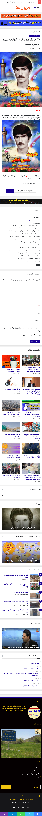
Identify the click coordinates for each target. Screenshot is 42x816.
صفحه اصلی (36, 780)
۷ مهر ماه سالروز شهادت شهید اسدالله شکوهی (25, 528)
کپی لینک (10, 191)
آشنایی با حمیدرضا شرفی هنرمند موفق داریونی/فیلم (23, 647)
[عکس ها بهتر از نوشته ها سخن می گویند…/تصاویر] (35, 578)
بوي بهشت (32, 31)
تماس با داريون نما (34, 771)
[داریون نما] (23, 7)
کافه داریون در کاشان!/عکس (20, 592)
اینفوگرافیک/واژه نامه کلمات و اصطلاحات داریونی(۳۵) (12, 457)
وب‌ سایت (37, 320)
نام (39, 306)
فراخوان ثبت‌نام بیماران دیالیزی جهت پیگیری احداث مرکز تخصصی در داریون (31, 436)
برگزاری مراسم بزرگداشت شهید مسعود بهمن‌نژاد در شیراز (32, 457)
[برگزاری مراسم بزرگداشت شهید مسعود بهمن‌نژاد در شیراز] (31, 448)
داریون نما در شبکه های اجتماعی (30, 774)
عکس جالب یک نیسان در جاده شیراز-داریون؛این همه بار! (15, 611)
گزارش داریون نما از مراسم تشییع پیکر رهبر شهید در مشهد (11, 476)
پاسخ (38, 265)
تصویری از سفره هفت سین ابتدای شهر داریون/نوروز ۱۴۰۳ (15, 585)
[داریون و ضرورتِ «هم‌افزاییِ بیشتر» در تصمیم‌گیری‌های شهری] (11, 405)
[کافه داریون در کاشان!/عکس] (35, 595)
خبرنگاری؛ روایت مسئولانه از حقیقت (12, 390)
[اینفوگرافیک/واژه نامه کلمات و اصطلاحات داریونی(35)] (11, 448)
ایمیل (38, 313)
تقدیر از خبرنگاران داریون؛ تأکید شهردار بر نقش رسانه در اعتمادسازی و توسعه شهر (32, 369)
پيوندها (37, 768)
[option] (21, 519)
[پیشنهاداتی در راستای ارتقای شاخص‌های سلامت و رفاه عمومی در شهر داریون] (31, 405)
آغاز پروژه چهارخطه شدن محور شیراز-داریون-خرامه (12, 435)
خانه (37, 31)
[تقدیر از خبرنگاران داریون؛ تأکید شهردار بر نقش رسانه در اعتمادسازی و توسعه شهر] (31, 360)
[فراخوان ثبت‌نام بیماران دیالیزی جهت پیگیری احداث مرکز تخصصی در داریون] (31, 427)
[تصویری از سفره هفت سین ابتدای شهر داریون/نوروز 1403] (35, 586)
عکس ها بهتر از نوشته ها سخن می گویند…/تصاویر (16, 576)
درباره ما (37, 777)
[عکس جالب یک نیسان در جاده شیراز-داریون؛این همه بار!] (35, 612)
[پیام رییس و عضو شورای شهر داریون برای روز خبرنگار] (11, 361)
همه (31, 36)
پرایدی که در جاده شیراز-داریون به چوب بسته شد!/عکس (16, 602)
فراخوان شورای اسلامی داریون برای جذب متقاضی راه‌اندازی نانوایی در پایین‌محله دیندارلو (32, 477)
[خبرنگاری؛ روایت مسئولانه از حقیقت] (11, 382)
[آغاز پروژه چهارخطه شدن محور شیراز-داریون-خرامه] (11, 427)
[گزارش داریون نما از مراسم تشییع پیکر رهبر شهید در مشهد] (11, 468)
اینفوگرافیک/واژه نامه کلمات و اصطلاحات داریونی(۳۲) (23, 560)
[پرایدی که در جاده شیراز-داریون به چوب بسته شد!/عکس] (35, 604)
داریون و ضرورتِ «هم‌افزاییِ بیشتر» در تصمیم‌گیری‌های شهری (11, 414)
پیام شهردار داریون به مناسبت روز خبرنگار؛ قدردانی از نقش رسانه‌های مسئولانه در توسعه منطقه (31, 392)
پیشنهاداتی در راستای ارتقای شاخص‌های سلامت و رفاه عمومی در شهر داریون (31, 415)
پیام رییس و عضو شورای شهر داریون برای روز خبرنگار (12, 370)
